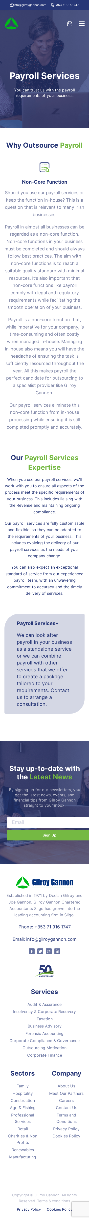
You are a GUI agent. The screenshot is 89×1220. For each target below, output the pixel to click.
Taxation (45, 1018)
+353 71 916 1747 (66, 5)
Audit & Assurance (44, 1004)
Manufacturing (22, 1156)
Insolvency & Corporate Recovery (44, 1011)
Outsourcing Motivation (44, 1047)
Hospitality (23, 1093)
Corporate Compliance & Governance (44, 1040)
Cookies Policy (66, 1135)
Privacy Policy (66, 1128)
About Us (66, 1085)
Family (23, 1085)
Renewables (23, 1149)
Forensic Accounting (44, 1033)
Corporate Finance (44, 1055)
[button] (82, 23)
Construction (23, 1100)
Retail (23, 1128)
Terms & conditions (53, 1201)
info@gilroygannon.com (30, 5)
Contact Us (66, 1107)
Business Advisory (45, 1026)
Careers (66, 1100)
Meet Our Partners (66, 1093)
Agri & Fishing (23, 1107)
